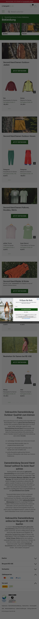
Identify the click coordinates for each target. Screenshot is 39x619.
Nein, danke (26, 312)
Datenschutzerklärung (27, 318)
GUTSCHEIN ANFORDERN (26, 309)
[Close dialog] (38, 299)
